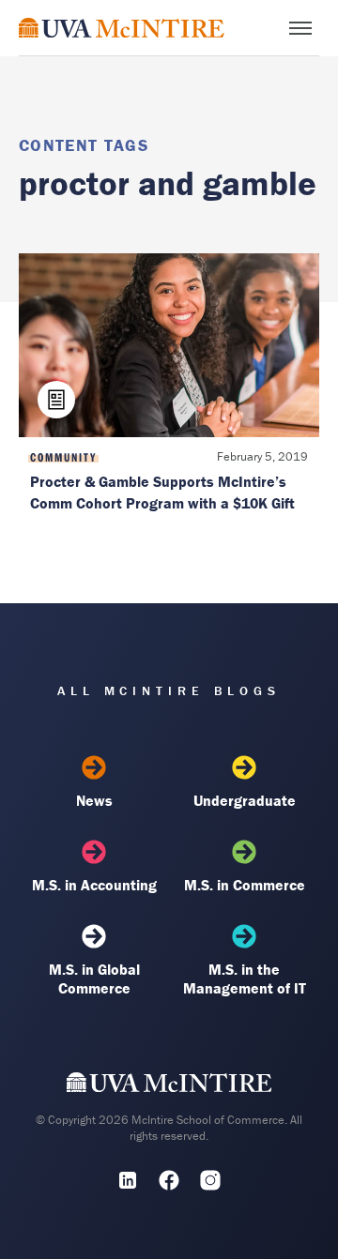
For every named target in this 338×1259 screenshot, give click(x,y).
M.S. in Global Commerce (94, 978)
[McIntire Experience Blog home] (121, 28)
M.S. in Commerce (244, 884)
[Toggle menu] (300, 28)
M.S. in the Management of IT (244, 978)
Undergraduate (244, 800)
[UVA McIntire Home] (169, 1086)
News (94, 800)
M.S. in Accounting (94, 884)
